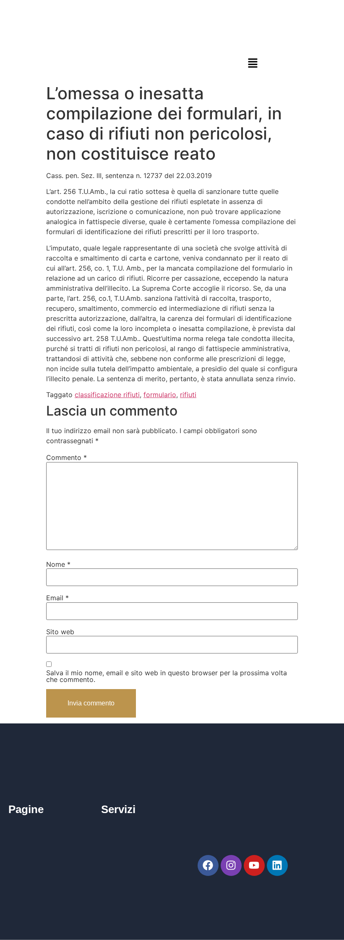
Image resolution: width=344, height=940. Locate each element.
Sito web (60, 631)
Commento (66, 457)
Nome (58, 564)
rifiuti (188, 394)
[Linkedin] (277, 865)
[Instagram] (231, 865)
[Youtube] (254, 865)
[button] (252, 63)
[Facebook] (208, 865)
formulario (159, 394)
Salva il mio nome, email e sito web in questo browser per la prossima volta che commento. (166, 676)
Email (57, 597)
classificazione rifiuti (107, 394)
